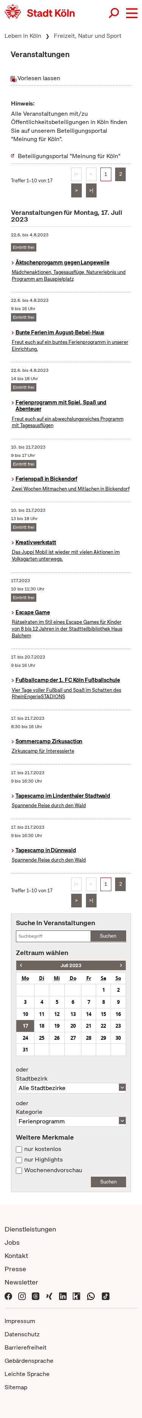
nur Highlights (43, 1160)
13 (73, 1014)
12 (56, 1014)
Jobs (12, 1242)
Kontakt (16, 1255)
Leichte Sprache (27, 1374)
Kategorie (29, 1108)
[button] (131, 13)
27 (73, 1037)
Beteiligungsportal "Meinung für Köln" (69, 156)
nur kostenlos (42, 1149)
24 (25, 1037)
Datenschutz (22, 1334)
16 (118, 1014)
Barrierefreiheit (26, 1347)
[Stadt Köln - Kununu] (76, 1295)
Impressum (20, 1321)
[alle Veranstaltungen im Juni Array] (21, 965)
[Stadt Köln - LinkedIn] (63, 1295)
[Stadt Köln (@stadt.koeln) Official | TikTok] (105, 1295)
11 (41, 1014)
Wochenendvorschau (53, 1170)
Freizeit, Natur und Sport (88, 36)
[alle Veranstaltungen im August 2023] (121, 965)
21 (88, 1025)
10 (25, 1014)
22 (103, 1025)
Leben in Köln (23, 36)
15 (103, 1014)
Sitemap (16, 1387)
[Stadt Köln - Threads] (35, 1295)
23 (118, 1025)
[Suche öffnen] (114, 13)
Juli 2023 (71, 965)
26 (56, 1037)
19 (56, 1025)
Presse (15, 1268)
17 (25, 1025)
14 (88, 1014)
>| (91, 190)
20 (73, 1025)
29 (103, 1037)
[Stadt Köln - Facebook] (8, 1295)
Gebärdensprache (29, 1361)
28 (88, 1037)
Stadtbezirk (31, 1074)
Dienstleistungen (30, 1229)
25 (41, 1037)
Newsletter (21, 1282)
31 (25, 1049)
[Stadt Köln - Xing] (49, 1295)
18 (41, 1025)
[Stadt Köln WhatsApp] (90, 1295)
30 (118, 1037)
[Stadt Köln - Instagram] (22, 1295)
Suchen (108, 936)
